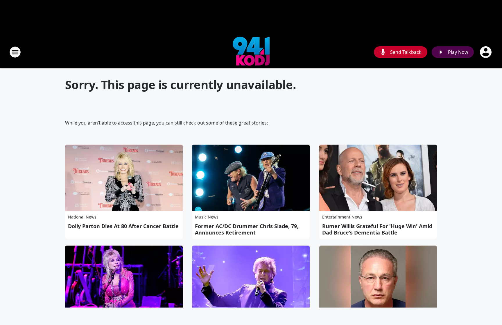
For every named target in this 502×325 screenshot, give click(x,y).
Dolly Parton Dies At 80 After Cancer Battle (123, 226)
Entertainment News (342, 217)
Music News (206, 217)
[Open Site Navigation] (15, 52)
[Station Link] (251, 52)
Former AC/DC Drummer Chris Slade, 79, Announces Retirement (246, 229)
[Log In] (486, 52)
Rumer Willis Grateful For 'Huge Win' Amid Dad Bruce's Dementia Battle (377, 229)
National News (82, 217)
